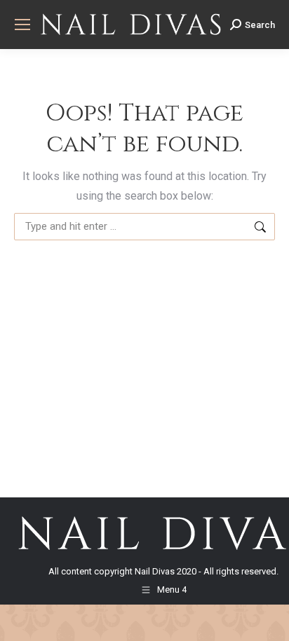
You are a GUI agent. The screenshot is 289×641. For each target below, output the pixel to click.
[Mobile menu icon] (22, 24)
